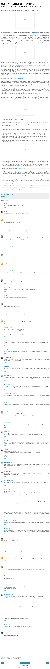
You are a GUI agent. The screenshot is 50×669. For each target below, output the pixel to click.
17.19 (13, 384)
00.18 (11, 449)
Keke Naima (6, 228)
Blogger (28, 667)
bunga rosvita (7, 594)
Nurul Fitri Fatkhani (8, 393)
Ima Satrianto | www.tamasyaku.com (12, 411)
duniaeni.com (7, 253)
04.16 (7, 295)
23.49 (7, 203)
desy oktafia (6, 327)
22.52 (10, 528)
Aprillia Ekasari (7, 538)
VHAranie (6, 499)
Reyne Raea (6, 489)
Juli (4, 295)
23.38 (11, 440)
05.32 (10, 489)
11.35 (9, 624)
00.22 (12, 462)
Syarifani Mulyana (8, 575)
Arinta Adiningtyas (8, 375)
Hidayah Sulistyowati (8, 235)
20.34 (13, 263)
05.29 (15, 303)
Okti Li (5, 509)
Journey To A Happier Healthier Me (18, 4)
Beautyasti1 (6, 340)
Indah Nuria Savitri (8, 219)
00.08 (11, 613)
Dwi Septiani (6, 440)
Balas (5, 207)
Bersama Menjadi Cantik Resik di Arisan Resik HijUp (19, 168)
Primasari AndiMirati (8, 632)
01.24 (10, 584)
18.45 (14, 480)
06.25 (9, 312)
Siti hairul (6, 312)
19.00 (14, 393)
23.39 (14, 632)
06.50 (11, 471)
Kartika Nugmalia (7, 270)
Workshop (32, 32)
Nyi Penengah (7, 471)
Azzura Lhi (6, 584)
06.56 (10, 319)
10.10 (11, 556)
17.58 (10, 228)
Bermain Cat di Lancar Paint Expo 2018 (15, 78)
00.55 (12, 279)
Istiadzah (6, 431)
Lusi (5, 203)
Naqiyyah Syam (7, 357)
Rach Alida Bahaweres (9, 303)
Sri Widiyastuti (7, 462)
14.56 (13, 219)
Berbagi (3, 196)
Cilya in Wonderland (8, 480)
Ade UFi (5, 624)
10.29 (11, 327)
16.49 (13, 375)
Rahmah (5, 604)
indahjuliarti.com (7, 263)
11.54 (9, 499)
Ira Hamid (6, 422)
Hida (5, 402)
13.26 (10, 211)
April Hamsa (6, 366)
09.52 (12, 547)
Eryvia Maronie (7, 244)
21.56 (9, 422)
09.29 (12, 538)
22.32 (9, 431)
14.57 (8, 509)
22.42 (9, 604)
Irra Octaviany (7, 556)
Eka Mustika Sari (7, 384)
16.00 (11, 366)
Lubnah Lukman (7, 279)
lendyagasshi (7, 449)
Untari (5, 349)
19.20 (14, 520)
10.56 (15, 566)
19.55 (12, 244)
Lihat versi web (25, 665)
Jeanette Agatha (7, 547)
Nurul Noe (6, 319)
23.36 (13, 270)
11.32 (13, 575)
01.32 (10, 287)
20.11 (11, 253)
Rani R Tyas (6, 211)
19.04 (15, 235)
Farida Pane (6, 287)
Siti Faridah (6, 528)
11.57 (8, 349)
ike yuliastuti (7, 613)
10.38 (10, 340)
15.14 (12, 357)
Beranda (25, 662)
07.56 (11, 594)
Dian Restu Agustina (8, 520)
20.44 (21, 411)
